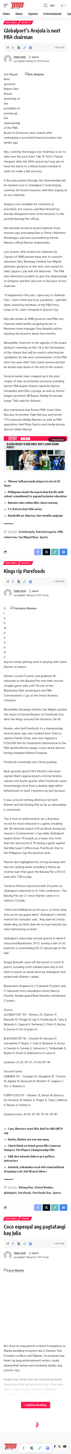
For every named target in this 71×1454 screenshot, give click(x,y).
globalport (10, 1192)
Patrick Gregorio (46, 531)
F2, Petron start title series (25, 509)
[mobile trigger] (7, 6)
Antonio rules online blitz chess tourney (32, 502)
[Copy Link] (24, 48)
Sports (26, 22)
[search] (45, 5)
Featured (11, 22)
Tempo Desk (19, 56)
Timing (25, 1218)
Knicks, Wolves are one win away (28, 1139)
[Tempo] (17, 6)
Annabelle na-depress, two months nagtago (35, 515)
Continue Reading (35, 1405)
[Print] (30, 48)
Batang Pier (26, 1187)
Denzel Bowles (44, 1187)
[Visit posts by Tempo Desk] (8, 59)
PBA (60, 531)
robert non (10, 537)
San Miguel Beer (28, 537)
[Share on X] (18, 48)
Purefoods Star (42, 1192)
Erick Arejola (26, 531)
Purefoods (24, 1192)
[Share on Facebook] (13, 48)
